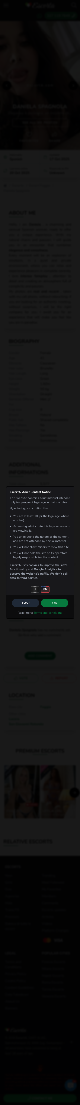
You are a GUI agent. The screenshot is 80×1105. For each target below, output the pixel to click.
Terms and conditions (48, 613)
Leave (25, 603)
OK (54, 603)
